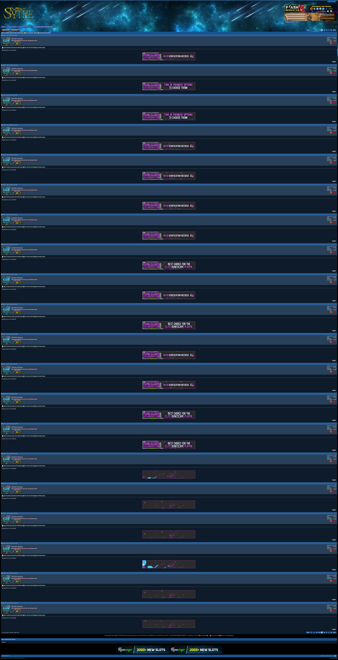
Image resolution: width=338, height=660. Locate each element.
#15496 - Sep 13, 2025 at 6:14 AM (10, 483)
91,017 (334, 38)
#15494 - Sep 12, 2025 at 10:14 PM (10, 423)
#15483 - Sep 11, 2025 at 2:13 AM (10, 95)
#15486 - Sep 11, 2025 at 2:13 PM (10, 184)
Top (333, 655)
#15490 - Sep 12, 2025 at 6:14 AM (10, 304)
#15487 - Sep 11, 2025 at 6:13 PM (10, 214)
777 (327, 30)
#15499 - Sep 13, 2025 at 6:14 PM (10, 573)
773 (316, 30)
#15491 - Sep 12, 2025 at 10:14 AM (10, 334)
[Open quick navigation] (336, 26)
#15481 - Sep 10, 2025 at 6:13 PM (10, 35)
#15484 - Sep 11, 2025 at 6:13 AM (10, 125)
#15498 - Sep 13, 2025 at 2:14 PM (10, 543)
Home (330, 655)
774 (319, 30)
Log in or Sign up (331, 1)
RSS (335, 656)
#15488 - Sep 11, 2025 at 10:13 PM (10, 244)
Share (334, 62)
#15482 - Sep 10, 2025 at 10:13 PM (10, 65)
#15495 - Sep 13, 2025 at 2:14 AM (10, 453)
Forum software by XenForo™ (12, 658)
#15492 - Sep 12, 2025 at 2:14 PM (10, 364)
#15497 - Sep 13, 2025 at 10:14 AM (10, 513)
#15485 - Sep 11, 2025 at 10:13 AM (10, 154)
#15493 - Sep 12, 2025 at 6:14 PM (10, 393)
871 (331, 30)
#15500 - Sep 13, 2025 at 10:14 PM (10, 603)
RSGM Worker (17, 39)
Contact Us (322, 655)
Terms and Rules (334, 658)
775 (322, 30)
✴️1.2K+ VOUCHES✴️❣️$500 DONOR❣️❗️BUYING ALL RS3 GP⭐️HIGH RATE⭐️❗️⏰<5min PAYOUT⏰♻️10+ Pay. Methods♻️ (198, 635)
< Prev (307, 30)
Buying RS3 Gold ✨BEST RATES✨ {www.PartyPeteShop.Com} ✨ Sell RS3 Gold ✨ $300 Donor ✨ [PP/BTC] (134, 635)
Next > (334, 30)
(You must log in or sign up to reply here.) (10, 632)
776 (324, 30)
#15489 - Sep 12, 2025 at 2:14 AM (10, 274)
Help (327, 655)
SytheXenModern (5, 655)
